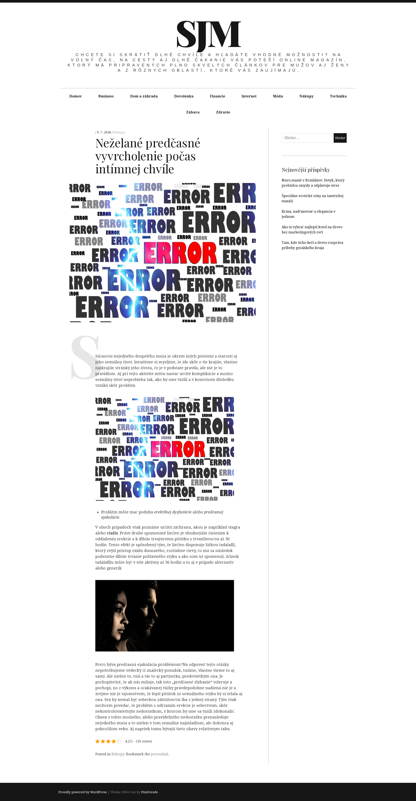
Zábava (193, 112)
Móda (278, 96)
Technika (338, 96)
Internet (249, 96)
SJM (207, 32)
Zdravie (223, 112)
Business (106, 96)
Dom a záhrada (144, 96)
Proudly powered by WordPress (82, 792)
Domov (75, 96)
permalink (159, 754)
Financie (217, 96)
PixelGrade (149, 792)
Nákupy (306, 96)
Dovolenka (183, 96)
